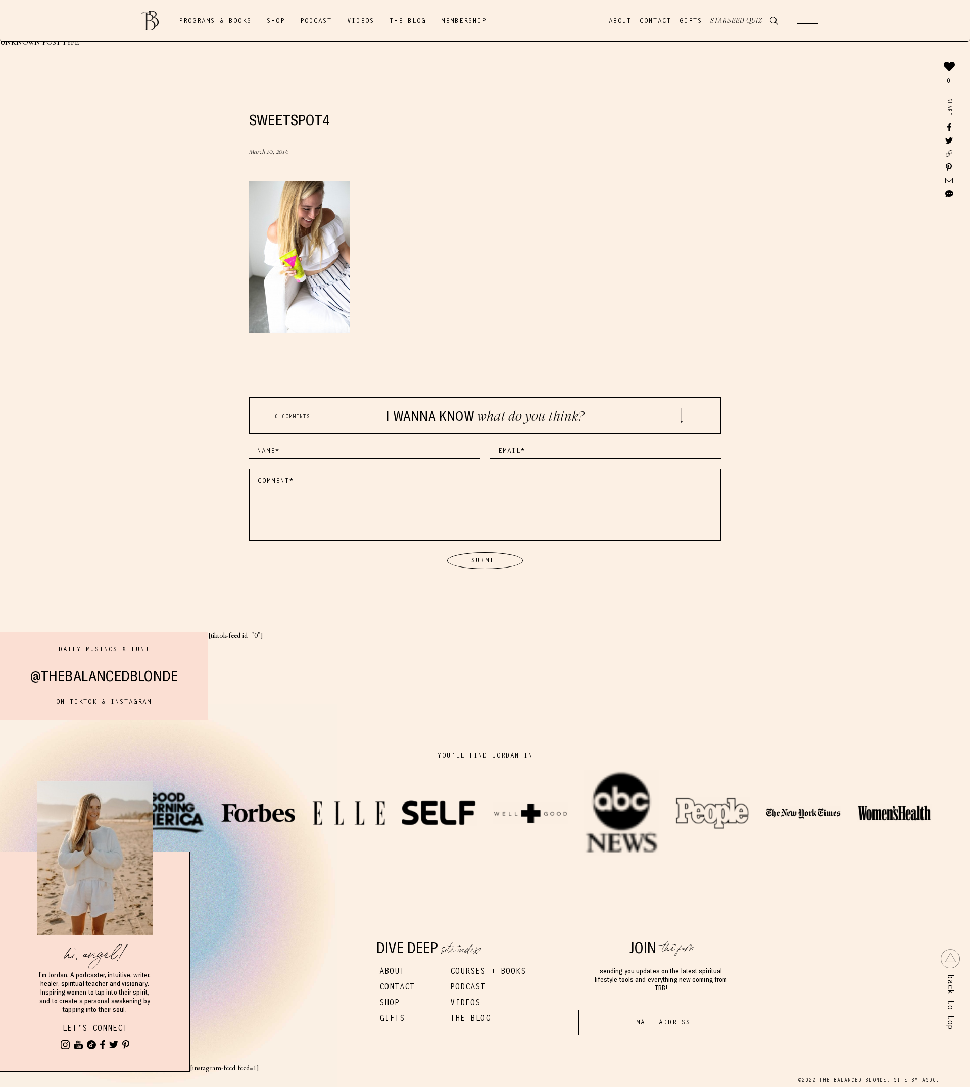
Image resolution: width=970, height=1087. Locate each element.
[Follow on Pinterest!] (125, 1044)
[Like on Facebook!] (102, 1044)
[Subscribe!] (78, 1044)
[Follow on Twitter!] (113, 1045)
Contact (655, 21)
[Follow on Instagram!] (65, 1044)
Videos (360, 21)
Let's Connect (95, 1028)
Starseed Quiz (736, 20)
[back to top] (950, 958)
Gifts (691, 21)
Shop (276, 21)
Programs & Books (215, 21)
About (620, 21)
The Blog (408, 21)
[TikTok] (91, 1044)
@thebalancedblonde (104, 676)
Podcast (316, 21)
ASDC (929, 1080)
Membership (464, 21)
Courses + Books (488, 971)
